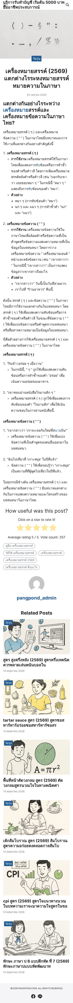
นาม (58, 430)
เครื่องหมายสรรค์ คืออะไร (21, 567)
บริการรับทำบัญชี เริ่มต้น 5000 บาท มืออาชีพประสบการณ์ (33, 5)
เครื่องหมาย (15, 110)
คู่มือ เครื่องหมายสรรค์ (19, 545)
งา (9, 144)
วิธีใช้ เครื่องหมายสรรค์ (20, 553)
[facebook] (33, 996)
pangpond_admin (36, 598)
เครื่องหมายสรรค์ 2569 (20, 560)
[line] (39, 996)
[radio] (20, 528)
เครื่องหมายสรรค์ (51, 553)
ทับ (38, 165)
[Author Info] (36, 591)
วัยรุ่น (36, 58)
